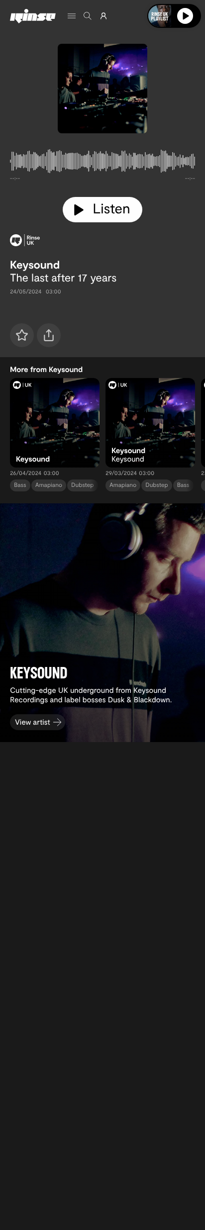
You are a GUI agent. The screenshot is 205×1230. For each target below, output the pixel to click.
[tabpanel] (102, 163)
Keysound (35, 264)
